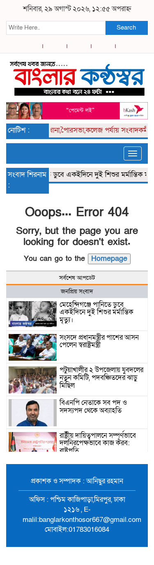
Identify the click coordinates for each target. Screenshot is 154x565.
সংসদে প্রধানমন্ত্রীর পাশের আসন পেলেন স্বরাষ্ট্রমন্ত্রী (99, 341)
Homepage (109, 258)
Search (126, 27)
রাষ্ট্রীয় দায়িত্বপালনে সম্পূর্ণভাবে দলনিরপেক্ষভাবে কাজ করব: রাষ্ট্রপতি (98, 443)
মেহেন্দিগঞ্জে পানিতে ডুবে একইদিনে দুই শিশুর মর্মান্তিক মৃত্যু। (96, 312)
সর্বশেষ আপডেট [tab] (77, 278)
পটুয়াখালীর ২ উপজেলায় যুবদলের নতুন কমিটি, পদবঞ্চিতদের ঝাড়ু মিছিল (101, 377)
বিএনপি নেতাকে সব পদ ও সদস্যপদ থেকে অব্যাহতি (93, 406)
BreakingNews (111, 555)
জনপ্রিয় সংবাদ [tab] (77, 291)
